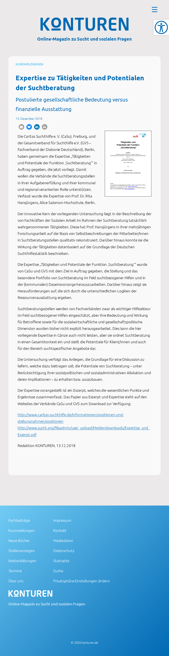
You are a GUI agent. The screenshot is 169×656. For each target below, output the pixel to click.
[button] (21, 127)
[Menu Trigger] (155, 9)
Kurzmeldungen (29, 64)
